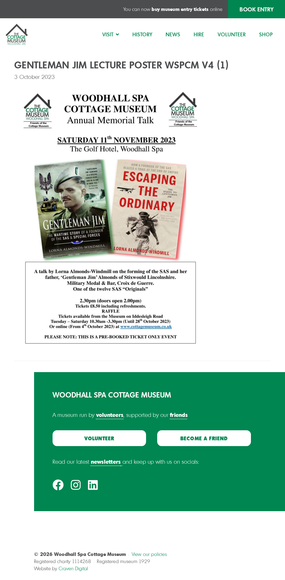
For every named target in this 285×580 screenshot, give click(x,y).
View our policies (149, 554)
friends (179, 414)
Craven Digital (73, 568)
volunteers (110, 414)
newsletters (106, 461)
